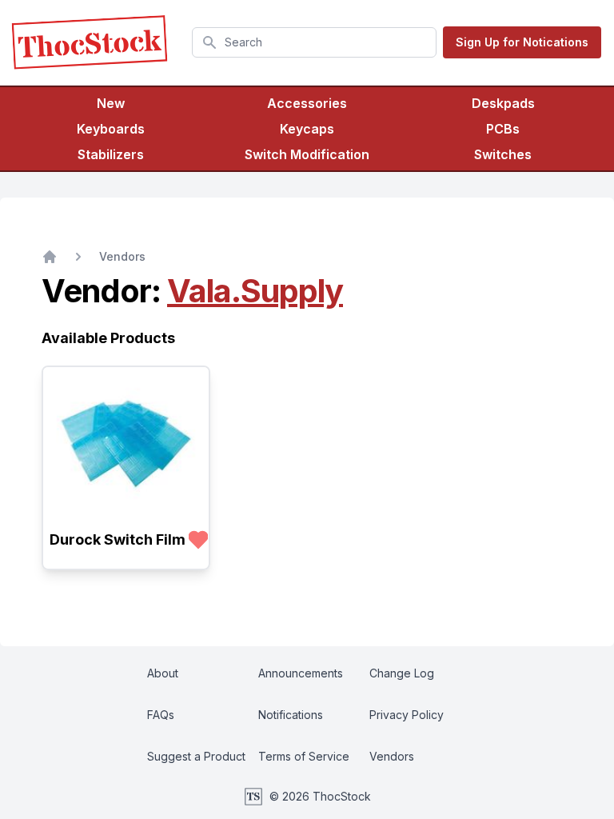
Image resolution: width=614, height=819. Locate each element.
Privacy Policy (406, 714)
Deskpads (503, 103)
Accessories (307, 103)
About (162, 673)
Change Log (401, 673)
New (111, 103)
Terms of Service (303, 756)
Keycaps (307, 129)
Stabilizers (111, 154)
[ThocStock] (89, 42)
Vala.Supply (255, 290)
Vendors (122, 256)
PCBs (503, 129)
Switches (503, 154)
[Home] (50, 257)
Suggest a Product (196, 756)
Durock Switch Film (117, 539)
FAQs (160, 714)
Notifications (290, 714)
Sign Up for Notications (522, 42)
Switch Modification (307, 154)
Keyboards (111, 129)
